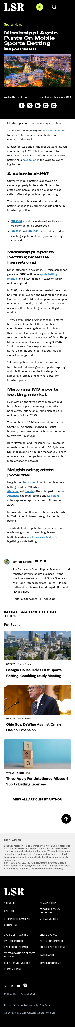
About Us (49, 599)
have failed (29, 160)
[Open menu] (68, 7)
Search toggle (54, 7)
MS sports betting (54, 130)
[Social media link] (22, 105)
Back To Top (66, 819)
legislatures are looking (40, 537)
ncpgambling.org (44, 862)
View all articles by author (37, 799)
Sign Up (39, 7)
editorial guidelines (25, 599)
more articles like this (31, 614)
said (18, 342)
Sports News (13, 24)
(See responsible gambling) (49, 868)
